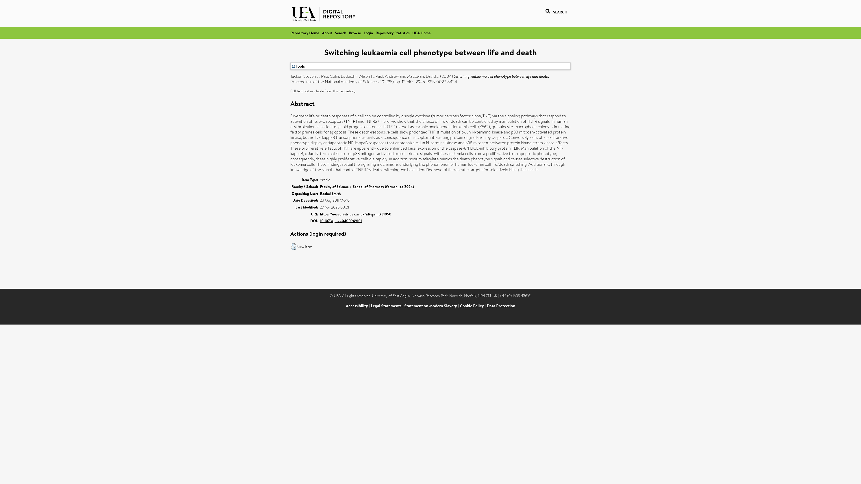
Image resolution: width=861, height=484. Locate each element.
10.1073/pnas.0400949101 (341, 220)
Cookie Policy (472, 306)
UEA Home (421, 32)
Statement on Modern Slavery (430, 306)
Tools (300, 66)
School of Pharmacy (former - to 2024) (383, 186)
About (327, 32)
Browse (355, 32)
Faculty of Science (334, 186)
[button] (293, 246)
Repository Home (304, 32)
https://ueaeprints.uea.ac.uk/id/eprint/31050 (355, 214)
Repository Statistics (393, 32)
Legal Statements (386, 306)
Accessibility (357, 306)
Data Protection (501, 306)
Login (368, 32)
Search (340, 32)
